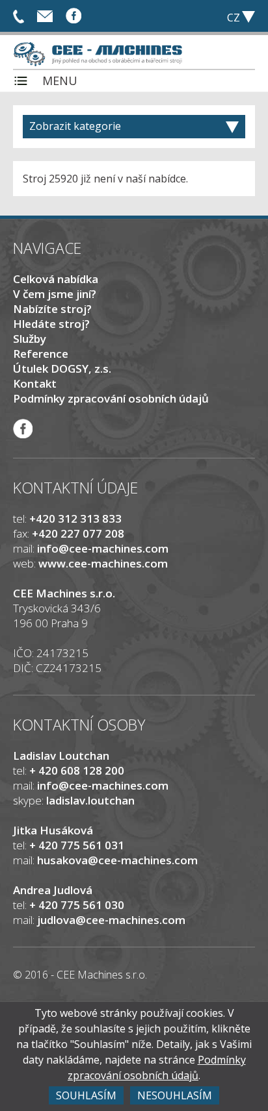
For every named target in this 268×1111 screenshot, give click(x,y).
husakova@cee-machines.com (117, 860)
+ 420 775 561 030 (18, 14)
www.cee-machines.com (103, 563)
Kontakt (35, 383)
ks (174, 16)
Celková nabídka (55, 278)
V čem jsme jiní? (54, 293)
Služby (29, 338)
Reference (40, 353)
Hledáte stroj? (51, 323)
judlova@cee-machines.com (111, 919)
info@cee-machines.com (45, 14)
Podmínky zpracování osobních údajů (111, 398)
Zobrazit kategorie (75, 126)
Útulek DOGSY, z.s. (62, 368)
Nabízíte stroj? (52, 308)
